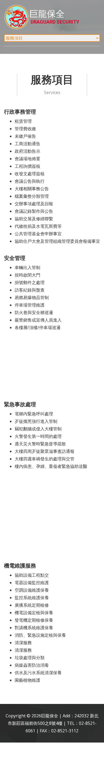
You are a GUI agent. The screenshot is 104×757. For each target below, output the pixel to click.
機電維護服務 (20, 565)
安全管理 (14, 258)
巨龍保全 (54, 17)
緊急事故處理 (20, 404)
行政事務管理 (20, 111)
